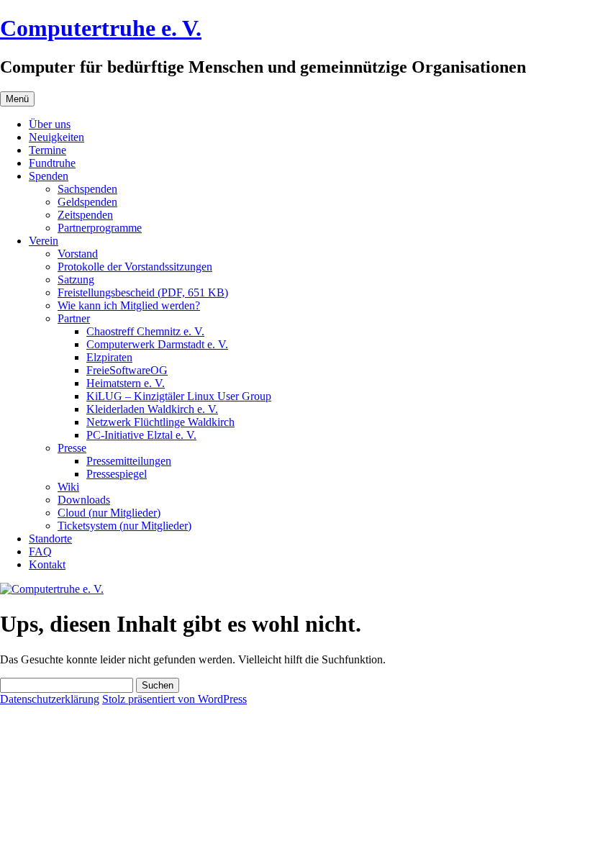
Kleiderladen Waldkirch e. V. (152, 409)
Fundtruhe (52, 163)
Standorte (50, 538)
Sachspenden (87, 189)
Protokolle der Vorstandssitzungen (135, 266)
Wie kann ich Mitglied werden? (129, 305)
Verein (43, 241)
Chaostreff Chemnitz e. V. (145, 331)
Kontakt (47, 564)
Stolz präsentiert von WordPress (174, 699)
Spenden (48, 176)
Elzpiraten (109, 357)
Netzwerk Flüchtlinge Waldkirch (160, 422)
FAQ (40, 551)
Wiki (68, 487)
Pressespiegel (116, 474)
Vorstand (78, 254)
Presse (72, 448)
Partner (74, 318)
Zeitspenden (85, 215)
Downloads (84, 500)
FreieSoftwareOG (127, 370)
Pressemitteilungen (128, 461)
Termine (47, 150)
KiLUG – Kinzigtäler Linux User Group (178, 396)
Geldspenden (87, 202)
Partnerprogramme (100, 228)
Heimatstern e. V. (125, 383)
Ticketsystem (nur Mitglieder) (124, 525)
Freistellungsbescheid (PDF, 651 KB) (143, 292)
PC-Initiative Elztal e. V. (141, 435)
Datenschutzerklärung (49, 699)
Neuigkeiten (56, 137)
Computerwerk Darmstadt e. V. (157, 344)
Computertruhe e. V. (100, 28)
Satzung (76, 279)
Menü (17, 99)
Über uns (50, 124)
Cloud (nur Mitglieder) (109, 513)
